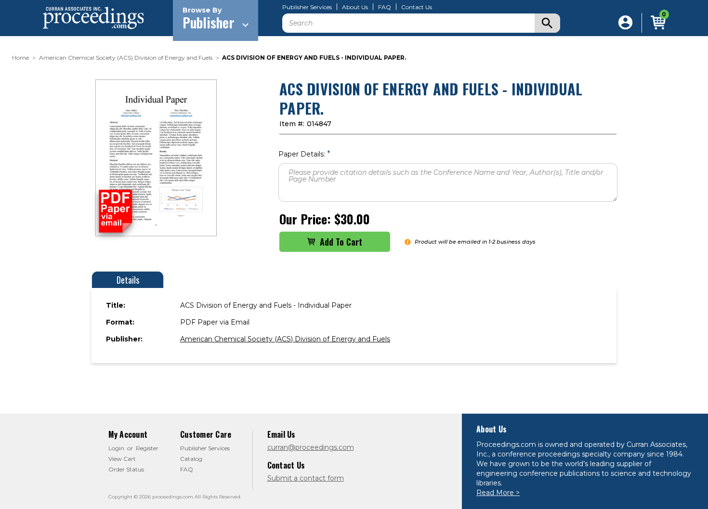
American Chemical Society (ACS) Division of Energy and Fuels (285, 339)
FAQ (384, 7)
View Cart (122, 458)
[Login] (625, 23)
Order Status (126, 469)
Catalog (191, 458)
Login (116, 448)
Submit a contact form (305, 478)
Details (128, 280)
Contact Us (416, 7)
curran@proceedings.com (310, 447)
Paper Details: (304, 153)
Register (147, 448)
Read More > (498, 492)
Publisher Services (307, 7)
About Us (355, 7)
